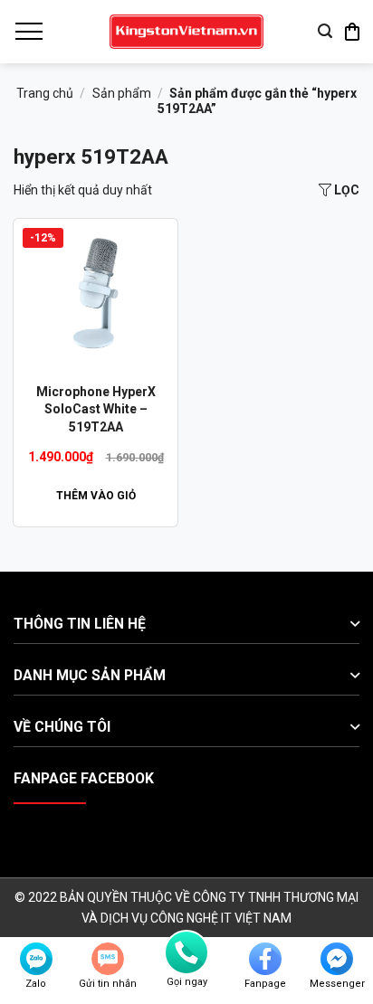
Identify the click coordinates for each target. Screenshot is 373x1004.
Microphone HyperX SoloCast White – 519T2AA (96, 409)
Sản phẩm (121, 93)
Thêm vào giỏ (96, 495)
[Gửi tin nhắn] (107, 958)
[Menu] (28, 31)
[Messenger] (336, 958)
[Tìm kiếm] (325, 31)
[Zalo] (36, 958)
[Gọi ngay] (186, 952)
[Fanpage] (265, 958)
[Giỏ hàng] (352, 32)
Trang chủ (44, 93)
